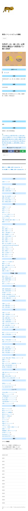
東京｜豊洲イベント (7, 250)
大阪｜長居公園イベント (8, 325)
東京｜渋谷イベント (7, 247)
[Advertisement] (11, 24)
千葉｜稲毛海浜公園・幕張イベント (10, 219)
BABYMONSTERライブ (7, 436)
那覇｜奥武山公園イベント (8, 376)
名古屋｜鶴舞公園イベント (8, 298)
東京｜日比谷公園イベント (8, 236)
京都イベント (5, 303)
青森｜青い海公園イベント (8, 196)
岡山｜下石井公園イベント (8, 339)
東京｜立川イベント (7, 256)
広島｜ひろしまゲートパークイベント (11, 341)
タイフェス (4, 419)
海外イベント (5, 417)
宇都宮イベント (5, 207)
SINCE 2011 (5, 455)
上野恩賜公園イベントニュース (9, 396)
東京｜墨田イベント (7, 228)
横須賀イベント (5, 269)
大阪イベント (5, 312)
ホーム (6, 72)
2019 (3, 480)
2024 (3, 496)
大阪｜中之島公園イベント (8, 319)
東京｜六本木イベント (7, 249)
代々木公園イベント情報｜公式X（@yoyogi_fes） (13, 169)
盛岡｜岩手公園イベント (8, 198)
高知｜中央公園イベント (8, 352)
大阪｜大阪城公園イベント (8, 321)
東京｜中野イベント (7, 241)
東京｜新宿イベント (7, 239)
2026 (3, 503)
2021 (3, 487)
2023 (3, 493)
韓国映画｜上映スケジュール (9, 430)
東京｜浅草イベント (7, 230)
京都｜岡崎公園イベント (8, 305)
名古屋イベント (5, 292)
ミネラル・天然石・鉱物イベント (10, 427)
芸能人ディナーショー (7, 423)
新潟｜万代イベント (7, 276)
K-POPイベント (6, 432)
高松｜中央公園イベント (8, 347)
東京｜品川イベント (7, 254)
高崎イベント (5, 208)
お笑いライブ (5, 425)
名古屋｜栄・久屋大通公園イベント (10, 296)
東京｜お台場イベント (7, 252)
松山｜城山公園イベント (8, 350)
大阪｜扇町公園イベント (8, 318)
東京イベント (5, 155)
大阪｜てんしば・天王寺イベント (10, 323)
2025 (3, 499)
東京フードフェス (6, 408)
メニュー (4, 38)
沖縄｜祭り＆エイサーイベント (9, 372)
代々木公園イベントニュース (9, 397)
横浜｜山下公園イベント (8, 265)
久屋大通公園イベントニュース (9, 401)
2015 (3, 467)
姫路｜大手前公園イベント (8, 334)
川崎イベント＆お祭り (7, 261)
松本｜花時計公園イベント (8, 279)
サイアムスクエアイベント (8, 385)
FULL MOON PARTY (7, 387)
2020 (3, 483)
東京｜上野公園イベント (8, 232)
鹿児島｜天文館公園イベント (9, 367)
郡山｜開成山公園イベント (8, 201)
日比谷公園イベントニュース (9, 399)
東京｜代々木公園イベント (8, 243)
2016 (3, 471)
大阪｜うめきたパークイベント (9, 316)
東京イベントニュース (7, 394)
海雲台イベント (5, 383)
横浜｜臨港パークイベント (8, 267)
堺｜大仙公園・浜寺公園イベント (10, 327)
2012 (3, 458)
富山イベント (5, 281)
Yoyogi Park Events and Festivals (10, 245)
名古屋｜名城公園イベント (8, 294)
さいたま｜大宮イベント (8, 214)
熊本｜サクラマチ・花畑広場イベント (11, 363)
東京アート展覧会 (6, 416)
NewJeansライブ (6, 434)
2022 (3, 490)
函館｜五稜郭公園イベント (8, 190)
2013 (3, 461)
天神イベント (5, 361)
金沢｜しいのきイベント (8, 283)
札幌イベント (5, 187)
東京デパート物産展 (7, 412)
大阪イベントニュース (7, 403)
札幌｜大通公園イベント (8, 188)
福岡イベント (5, 359)
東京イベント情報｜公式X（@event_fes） (11, 167)
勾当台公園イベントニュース (9, 392)
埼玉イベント (5, 210)
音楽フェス (4, 421)
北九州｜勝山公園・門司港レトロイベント (12, 357)
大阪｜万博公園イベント (8, 314)
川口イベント (5, 218)
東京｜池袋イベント (7, 238)
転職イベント (5, 428)
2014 (3, 464)
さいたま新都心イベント (8, 216)
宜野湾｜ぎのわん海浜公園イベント (10, 377)
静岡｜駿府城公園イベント (8, 288)
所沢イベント (5, 212)
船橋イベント (5, 221)
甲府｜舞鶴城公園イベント (8, 278)
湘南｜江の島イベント (7, 270)
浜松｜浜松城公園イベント (8, 290)
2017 (3, 474)
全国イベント (5, 181)
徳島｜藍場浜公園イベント (8, 348)
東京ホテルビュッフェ (7, 414)
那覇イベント (5, 374)
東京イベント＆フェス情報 (11, 34)
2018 (3, 477)
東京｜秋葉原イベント (7, 234)
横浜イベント (5, 263)
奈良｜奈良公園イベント (8, 307)
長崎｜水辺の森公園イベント (9, 365)
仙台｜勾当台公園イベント (8, 199)
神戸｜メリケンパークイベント (9, 332)
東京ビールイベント (7, 410)
